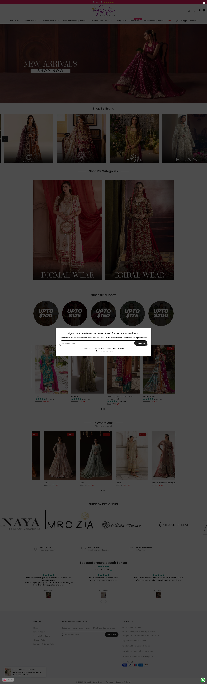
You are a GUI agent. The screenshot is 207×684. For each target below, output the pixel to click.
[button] (8, 680)
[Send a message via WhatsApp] (203, 680)
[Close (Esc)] (204, 3)
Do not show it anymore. (105, 351)
